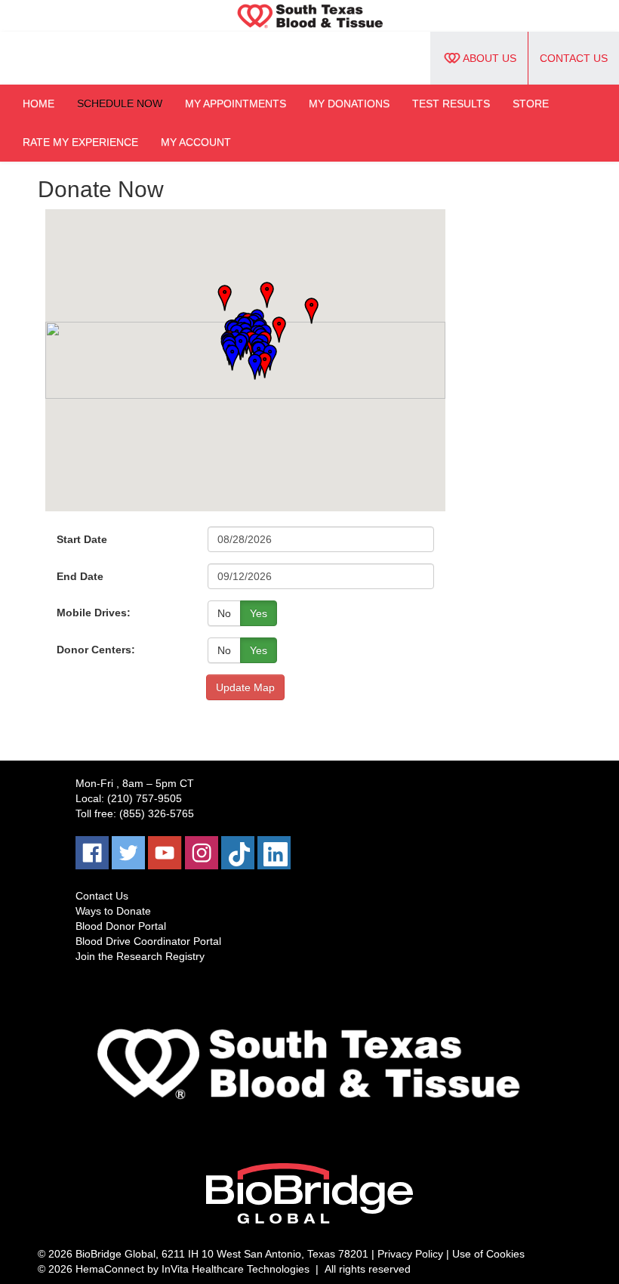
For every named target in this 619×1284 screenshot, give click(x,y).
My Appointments (235, 103)
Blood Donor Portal (120, 926)
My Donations (349, 103)
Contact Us (574, 58)
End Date (80, 576)
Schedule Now (119, 103)
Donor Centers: (96, 650)
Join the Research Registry (140, 956)
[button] (306, 311)
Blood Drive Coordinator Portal (148, 941)
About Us (489, 58)
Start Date (82, 539)
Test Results (451, 103)
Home (38, 103)
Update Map (245, 687)
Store (531, 103)
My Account (196, 142)
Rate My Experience (80, 142)
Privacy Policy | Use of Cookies (451, 1254)
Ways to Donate (113, 911)
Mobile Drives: (94, 613)
